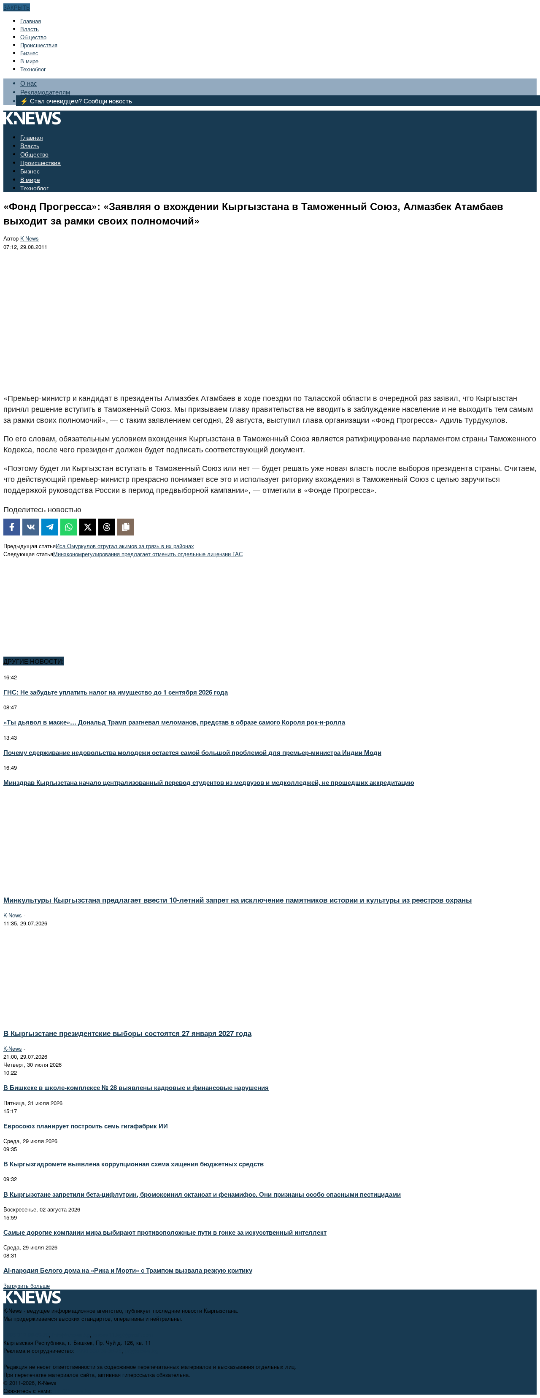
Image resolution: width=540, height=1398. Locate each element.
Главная (30, 21)
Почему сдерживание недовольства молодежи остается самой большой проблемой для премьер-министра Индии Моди (192, 752)
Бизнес (29, 53)
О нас (28, 82)
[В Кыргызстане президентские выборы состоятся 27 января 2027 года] (78, 1018)
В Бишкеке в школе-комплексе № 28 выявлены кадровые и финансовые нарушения (136, 1087)
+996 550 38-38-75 (99, 1351)
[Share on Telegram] (49, 527)
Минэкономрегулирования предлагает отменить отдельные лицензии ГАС (148, 554)
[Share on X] (87, 527)
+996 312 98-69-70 (26, 1334)
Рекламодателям (45, 91)
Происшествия (38, 45)
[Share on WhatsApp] (68, 527)
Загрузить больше (26, 1286)
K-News (29, 238)
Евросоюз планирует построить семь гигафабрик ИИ (85, 1125)
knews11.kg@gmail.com (123, 1334)
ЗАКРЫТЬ (16, 7)
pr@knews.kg (141, 1351)
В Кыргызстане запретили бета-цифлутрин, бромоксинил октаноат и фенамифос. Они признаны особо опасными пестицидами (202, 1194)
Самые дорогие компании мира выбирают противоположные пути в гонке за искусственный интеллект (165, 1232)
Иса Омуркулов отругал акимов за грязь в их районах (125, 546)
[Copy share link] (125, 527)
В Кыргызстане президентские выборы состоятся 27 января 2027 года (127, 1033)
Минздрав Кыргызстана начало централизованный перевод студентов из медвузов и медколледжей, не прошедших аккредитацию (208, 782)
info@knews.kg (71, 1334)
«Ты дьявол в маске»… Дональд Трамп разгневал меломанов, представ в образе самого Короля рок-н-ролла (174, 722)
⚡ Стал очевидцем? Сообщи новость (76, 100)
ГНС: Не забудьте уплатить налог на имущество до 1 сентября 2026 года (115, 692)
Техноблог (33, 69)
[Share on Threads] (106, 527)
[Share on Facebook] (11, 527)
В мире (29, 61)
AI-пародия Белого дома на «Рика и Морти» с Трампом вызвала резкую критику (127, 1270)
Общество (33, 37)
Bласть (29, 29)
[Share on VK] (30, 527)
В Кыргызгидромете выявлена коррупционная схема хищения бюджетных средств (133, 1163)
